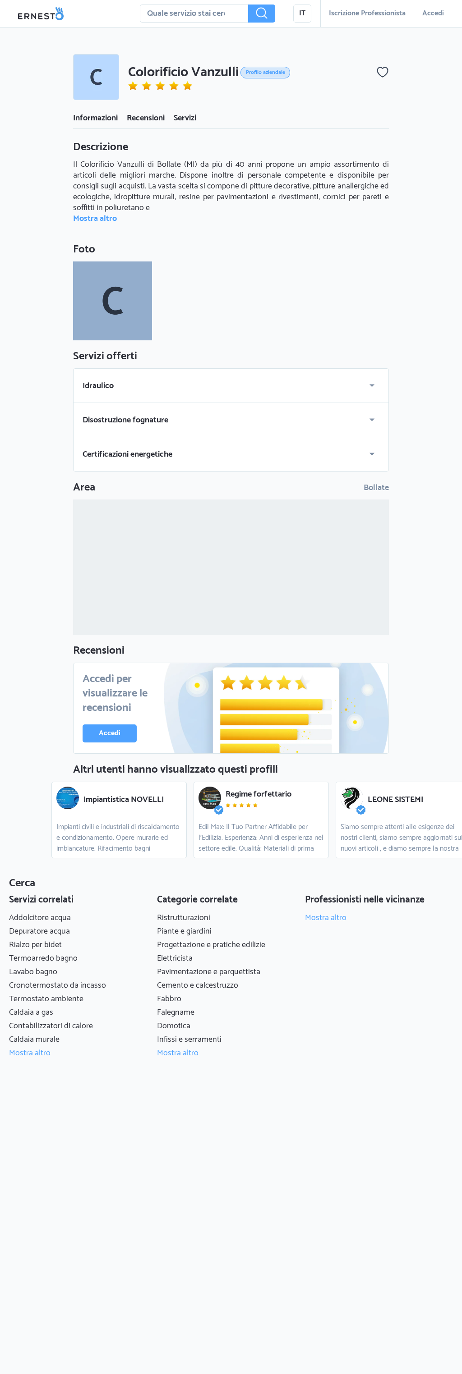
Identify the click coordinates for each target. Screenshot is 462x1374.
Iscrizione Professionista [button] (367, 13)
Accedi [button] (433, 13)
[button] (261, 14)
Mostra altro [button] (95, 218)
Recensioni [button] (146, 118)
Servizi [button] (185, 118)
